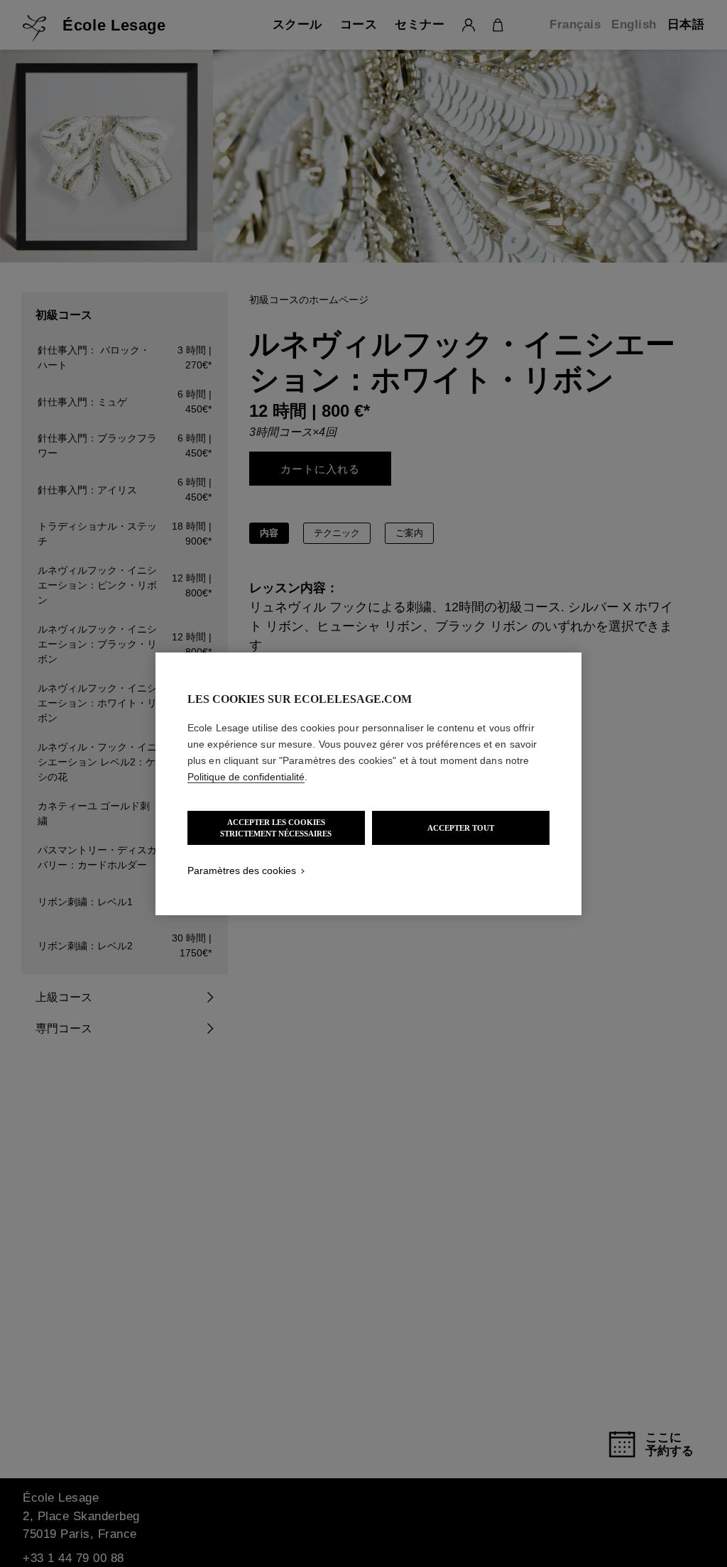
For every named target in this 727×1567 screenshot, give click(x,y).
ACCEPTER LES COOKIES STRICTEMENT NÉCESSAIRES (276, 828)
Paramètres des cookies (241, 870)
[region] (368, 784)
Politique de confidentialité (246, 776)
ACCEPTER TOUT (460, 828)
